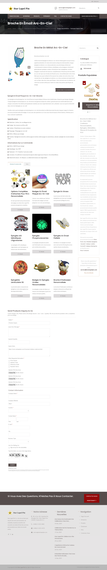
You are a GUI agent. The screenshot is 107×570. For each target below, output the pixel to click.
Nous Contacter (84, 250)
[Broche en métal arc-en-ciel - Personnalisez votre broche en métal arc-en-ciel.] (29, 67)
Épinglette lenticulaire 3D (17, 281)
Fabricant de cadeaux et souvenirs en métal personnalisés (40, 28)
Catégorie (20, 28)
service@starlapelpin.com (67, 8)
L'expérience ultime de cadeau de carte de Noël (64, 546)
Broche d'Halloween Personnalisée (62, 281)
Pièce (95, 239)
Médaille (88, 241)
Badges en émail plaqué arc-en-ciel (40, 192)
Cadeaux (88, 244)
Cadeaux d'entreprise (91, 246)
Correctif (82, 246)
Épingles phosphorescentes (40, 237)
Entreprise (26, 16)
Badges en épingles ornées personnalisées (40, 282)
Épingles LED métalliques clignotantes (16, 238)
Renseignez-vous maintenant (66, 90)
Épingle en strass (61, 191)
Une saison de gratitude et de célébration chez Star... (64, 520)
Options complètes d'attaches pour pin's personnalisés (20, 193)
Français (96, 1)
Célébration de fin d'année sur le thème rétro (65, 529)
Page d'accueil (14, 16)
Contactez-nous (66, 16)
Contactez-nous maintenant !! (91, 498)
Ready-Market (95, 567)
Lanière (93, 244)
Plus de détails (88, 273)
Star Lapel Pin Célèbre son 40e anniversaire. (64, 537)
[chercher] (98, 8)
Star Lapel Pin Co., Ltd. (24, 567)
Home (14, 28)
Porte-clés (83, 241)
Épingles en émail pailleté (61, 237)
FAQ (55, 16)
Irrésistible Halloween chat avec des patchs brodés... (65, 555)
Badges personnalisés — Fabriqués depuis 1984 (70, 28)
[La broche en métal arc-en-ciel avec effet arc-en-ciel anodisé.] (16, 73)
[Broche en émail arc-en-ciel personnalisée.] (28, 73)
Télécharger (87, 68)
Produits (36, 16)
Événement (46, 16)
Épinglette (94, 241)
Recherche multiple (89, 16)
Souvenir (83, 244)
